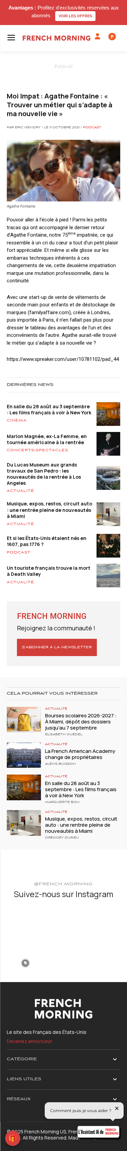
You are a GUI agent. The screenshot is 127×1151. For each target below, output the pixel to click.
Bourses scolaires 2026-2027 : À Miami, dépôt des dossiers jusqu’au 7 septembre (81, 721)
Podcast (92, 127)
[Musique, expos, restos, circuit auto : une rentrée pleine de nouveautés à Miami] (24, 822)
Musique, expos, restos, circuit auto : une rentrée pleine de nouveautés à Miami (49, 509)
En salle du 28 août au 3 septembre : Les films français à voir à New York (49, 409)
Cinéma (17, 420)
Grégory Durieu (62, 838)
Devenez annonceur (29, 1041)
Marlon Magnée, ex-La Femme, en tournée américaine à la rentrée (47, 439)
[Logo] (56, 38)
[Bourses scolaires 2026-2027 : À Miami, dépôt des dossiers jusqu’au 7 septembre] (24, 719)
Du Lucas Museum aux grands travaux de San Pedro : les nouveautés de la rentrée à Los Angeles (44, 473)
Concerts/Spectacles (37, 450)
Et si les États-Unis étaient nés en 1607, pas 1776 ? (46, 541)
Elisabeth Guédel (63, 734)
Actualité (20, 491)
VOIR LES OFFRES (75, 16)
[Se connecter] (97, 37)
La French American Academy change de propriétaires (80, 754)
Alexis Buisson (60, 764)
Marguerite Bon (62, 802)
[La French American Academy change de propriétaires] (24, 755)
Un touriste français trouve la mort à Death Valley (48, 571)
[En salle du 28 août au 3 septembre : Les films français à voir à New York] (24, 787)
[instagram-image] (25, 924)
